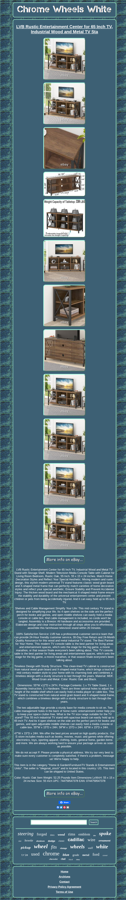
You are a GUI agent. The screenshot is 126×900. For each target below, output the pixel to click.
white (102, 847)
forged (42, 834)
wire (91, 839)
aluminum (40, 841)
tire (94, 835)
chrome (51, 853)
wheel (41, 846)
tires (52, 835)
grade (76, 855)
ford (96, 854)
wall (90, 848)
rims (71, 834)
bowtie (29, 840)
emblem (84, 834)
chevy (78, 859)
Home (64, 871)
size (19, 841)
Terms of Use (64, 891)
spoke (105, 833)
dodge (51, 841)
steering (25, 833)
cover (105, 855)
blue (66, 855)
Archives (64, 876)
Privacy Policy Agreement (64, 886)
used (35, 854)
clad (63, 859)
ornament (104, 840)
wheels (77, 847)
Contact (64, 881)
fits (54, 847)
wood (61, 834)
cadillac (76, 839)
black (71, 859)
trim (24, 855)
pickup (26, 848)
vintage (63, 848)
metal (85, 855)
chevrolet (53, 859)
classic (61, 841)
